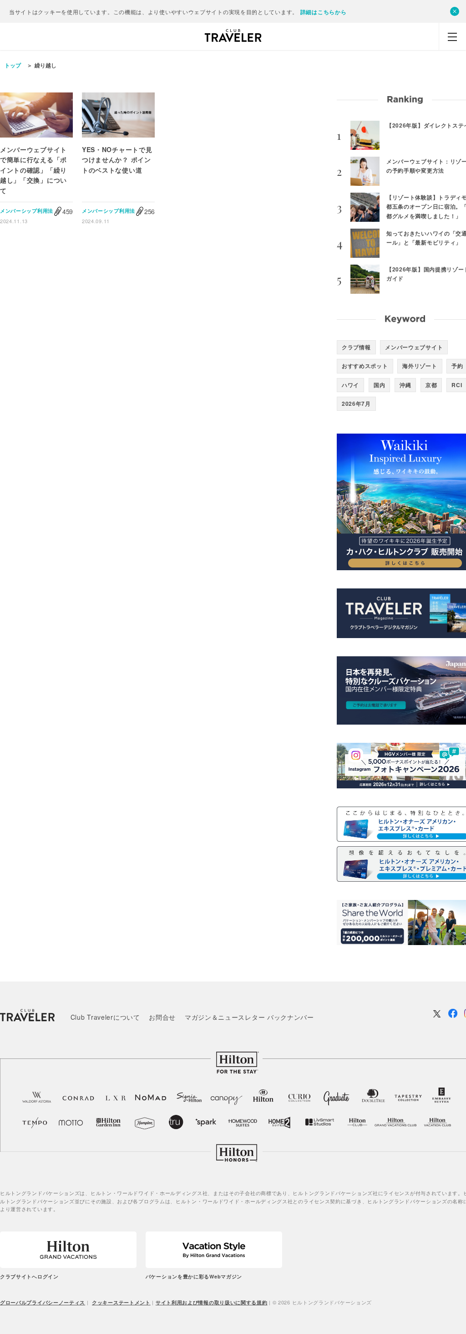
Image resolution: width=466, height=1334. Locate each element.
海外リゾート (419, 366)
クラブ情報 (356, 347)
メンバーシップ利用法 (26, 210)
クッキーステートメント (121, 1302)
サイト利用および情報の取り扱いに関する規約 (212, 1302)
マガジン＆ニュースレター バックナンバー (249, 1017)
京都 (431, 385)
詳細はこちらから (323, 12)
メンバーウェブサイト (414, 347)
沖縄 (405, 385)
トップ (13, 65)
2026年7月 (356, 403)
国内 (379, 385)
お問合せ (162, 1017)
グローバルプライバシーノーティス (42, 1302)
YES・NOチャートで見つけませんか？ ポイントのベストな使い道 (117, 159)
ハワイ (350, 385)
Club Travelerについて (105, 1017)
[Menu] (452, 36)
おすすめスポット (365, 366)
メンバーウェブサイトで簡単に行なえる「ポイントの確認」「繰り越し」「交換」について (33, 170)
